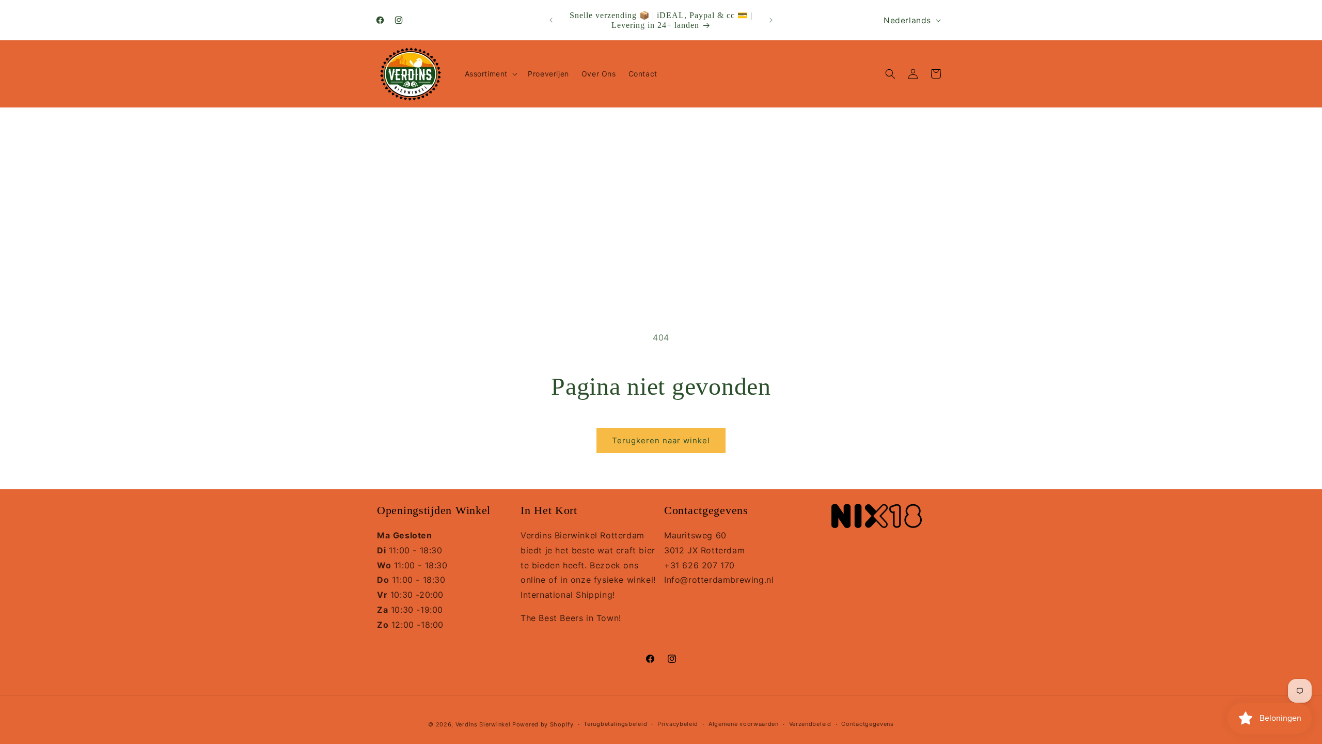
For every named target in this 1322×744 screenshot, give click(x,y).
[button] (490, 74)
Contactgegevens (867, 723)
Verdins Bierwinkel (483, 724)
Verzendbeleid (810, 723)
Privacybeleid (677, 723)
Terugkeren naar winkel (661, 440)
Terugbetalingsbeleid (615, 723)
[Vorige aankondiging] (551, 20)
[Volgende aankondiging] (771, 20)
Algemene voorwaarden (744, 723)
